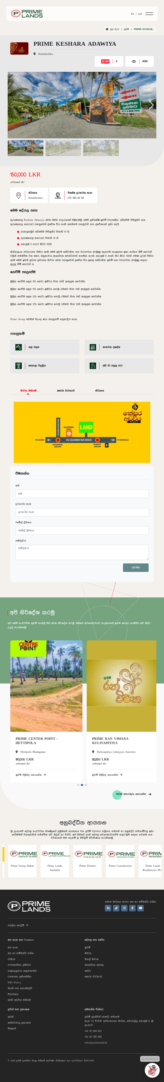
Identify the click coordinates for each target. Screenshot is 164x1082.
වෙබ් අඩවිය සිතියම (19, 1000)
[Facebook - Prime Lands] (132, 908)
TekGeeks (88, 1060)
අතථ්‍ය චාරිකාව (93, 976)
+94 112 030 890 (93, 1036)
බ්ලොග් (12, 1028)
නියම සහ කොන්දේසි (20, 988)
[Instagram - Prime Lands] (124, 908)
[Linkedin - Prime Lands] (108, 908)
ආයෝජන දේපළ (94, 965)
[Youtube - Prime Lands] (140, 908)
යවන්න (136, 567)
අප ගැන (13, 947)
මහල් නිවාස (92, 959)
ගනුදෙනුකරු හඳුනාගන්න (22, 971)
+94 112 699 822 (93, 1031)
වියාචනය (13, 994)
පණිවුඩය (20, 540)
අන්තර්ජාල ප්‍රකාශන (19, 1022)
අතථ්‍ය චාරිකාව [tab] (66, 390)
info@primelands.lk (96, 1042)
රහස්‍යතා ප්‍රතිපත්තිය (19, 976)
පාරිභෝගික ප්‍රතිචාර (19, 965)
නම (17, 485)
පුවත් (11, 1016)
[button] (151, 105)
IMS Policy (14, 982)
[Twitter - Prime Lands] (116, 908)
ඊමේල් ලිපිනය (23, 522)
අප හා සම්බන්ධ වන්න (21, 953)
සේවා (88, 971)
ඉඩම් (126, 29)
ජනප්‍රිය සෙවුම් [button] (16, 925)
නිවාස (88, 953)
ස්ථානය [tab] (99, 390)
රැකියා (11, 959)
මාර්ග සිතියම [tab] (28, 390)
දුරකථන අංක (23, 504)
